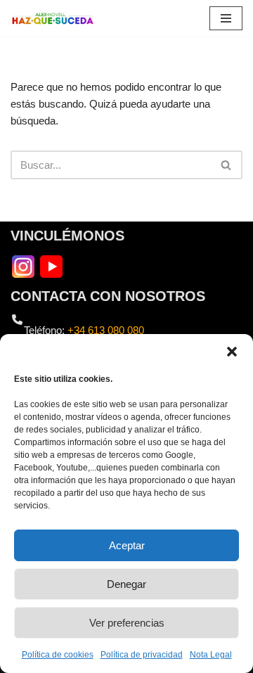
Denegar (126, 584)
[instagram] (23, 265)
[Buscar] (226, 164)
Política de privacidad (141, 655)
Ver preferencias (126, 623)
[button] (232, 352)
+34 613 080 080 (105, 330)
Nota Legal (211, 655)
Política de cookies (57, 655)
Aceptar (127, 545)
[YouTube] (51, 265)
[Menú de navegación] (225, 18)
